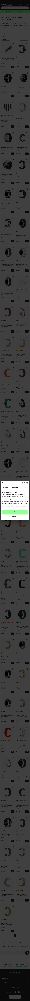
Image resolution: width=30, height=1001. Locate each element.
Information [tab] (15, 487)
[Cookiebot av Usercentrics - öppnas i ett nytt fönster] (22, 483)
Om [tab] (24, 487)
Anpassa (14, 516)
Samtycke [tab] (5, 487)
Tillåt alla (15, 511)
